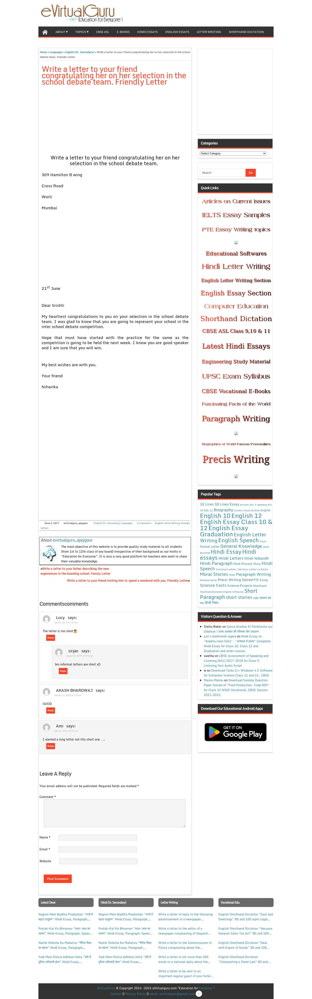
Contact (116, 993)
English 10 (215, 515)
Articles (244, 505)
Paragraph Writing (253, 574)
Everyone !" (207, 988)
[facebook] (249, 12)
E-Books (123, 31)
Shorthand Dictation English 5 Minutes (221, 592)
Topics (80, 31)
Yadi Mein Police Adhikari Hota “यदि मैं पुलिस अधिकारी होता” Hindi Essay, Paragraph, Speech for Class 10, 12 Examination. (64, 959)
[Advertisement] (115, 121)
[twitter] (256, 12)
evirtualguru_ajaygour (73, 540)
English (265, 510)
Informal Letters (226, 569)
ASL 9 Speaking (258, 505)
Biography (223, 509)
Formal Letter (209, 546)
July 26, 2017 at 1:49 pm (65, 622)
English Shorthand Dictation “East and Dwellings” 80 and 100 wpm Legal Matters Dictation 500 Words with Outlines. (245, 917)
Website (45, 861)
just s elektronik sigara (220, 636)
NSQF (232, 575)
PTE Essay (260, 579)
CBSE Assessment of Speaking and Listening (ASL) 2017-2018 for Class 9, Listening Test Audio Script (236, 660)
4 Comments (144, 523)
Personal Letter (208, 580)
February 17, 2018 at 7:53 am (67, 695)
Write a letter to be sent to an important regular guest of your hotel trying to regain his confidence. (184, 973)
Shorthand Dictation (246, 31)
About (60, 31)
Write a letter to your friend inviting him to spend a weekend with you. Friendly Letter (127, 580)
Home (43, 52)
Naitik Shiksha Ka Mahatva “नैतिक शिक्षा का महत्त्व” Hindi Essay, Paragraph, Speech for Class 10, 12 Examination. (65, 945)
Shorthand (260, 585)
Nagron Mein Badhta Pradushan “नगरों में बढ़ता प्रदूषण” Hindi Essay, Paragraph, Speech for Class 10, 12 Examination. (65, 917)
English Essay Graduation (224, 531)
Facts (263, 541)
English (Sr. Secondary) (79, 52)
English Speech (238, 540)
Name (44, 837)
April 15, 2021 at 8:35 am (66, 730)
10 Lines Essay (227, 504)
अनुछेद (256, 598)
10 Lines (207, 504)
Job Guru (242, 569)
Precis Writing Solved (235, 580)
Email (44, 849)
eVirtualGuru (106, 988)
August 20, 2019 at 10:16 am (79, 655)
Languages (56, 52)
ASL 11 (208, 510)
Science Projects (239, 585)
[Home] (45, 32)
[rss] (263, 12)
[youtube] (270, 12)
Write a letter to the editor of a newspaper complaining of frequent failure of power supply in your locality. (183, 931)
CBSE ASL (102, 31)
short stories (239, 597)
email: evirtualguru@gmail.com (172, 993)
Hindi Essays (147, 31)
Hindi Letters (230, 558)
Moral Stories (214, 574)
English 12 (246, 515)
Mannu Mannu (213, 680)
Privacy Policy (135, 993)
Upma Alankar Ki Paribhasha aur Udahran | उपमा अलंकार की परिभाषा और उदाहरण (238, 629)
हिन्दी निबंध (211, 602)
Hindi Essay (226, 551)
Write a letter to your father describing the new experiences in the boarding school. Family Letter (75, 571)
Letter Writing (209, 31)
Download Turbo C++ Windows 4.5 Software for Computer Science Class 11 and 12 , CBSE (238, 673)
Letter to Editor (258, 569)
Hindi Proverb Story (247, 563)
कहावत (263, 597)
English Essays (177, 31)
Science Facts (213, 585)
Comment (47, 796)
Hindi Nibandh (256, 558)
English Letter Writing (167, 523)
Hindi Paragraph (216, 563)
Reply (51, 637)
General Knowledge (241, 546)
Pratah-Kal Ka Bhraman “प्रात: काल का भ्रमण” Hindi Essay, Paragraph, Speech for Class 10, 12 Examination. (65, 931)
